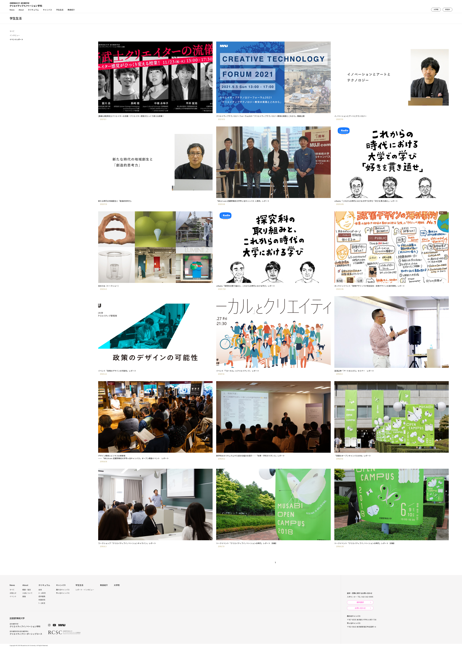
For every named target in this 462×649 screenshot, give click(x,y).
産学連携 (41, 596)
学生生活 (79, 585)
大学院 (436, 9)
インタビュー (15, 35)
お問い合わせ (360, 608)
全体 (40, 590)
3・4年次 (42, 593)
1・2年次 (41, 603)
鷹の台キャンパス (63, 590)
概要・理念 (26, 590)
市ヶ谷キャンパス (63, 593)
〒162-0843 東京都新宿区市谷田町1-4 (361, 627)
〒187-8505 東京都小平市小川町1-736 (361, 620)
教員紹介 (71, 10)
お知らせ (13, 593)
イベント (13, 596)
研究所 (447, 9)
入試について (27, 593)
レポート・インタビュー (85, 590)
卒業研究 (41, 600)
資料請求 (360, 602)
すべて (12, 31)
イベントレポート (16, 39)
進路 (24, 596)
